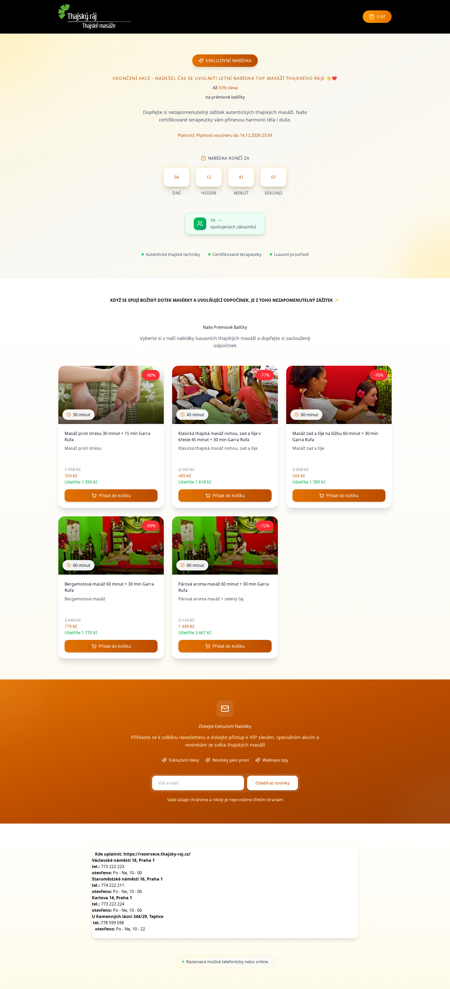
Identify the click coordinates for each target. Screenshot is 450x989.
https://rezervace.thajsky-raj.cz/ (157, 854)
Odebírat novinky (272, 783)
